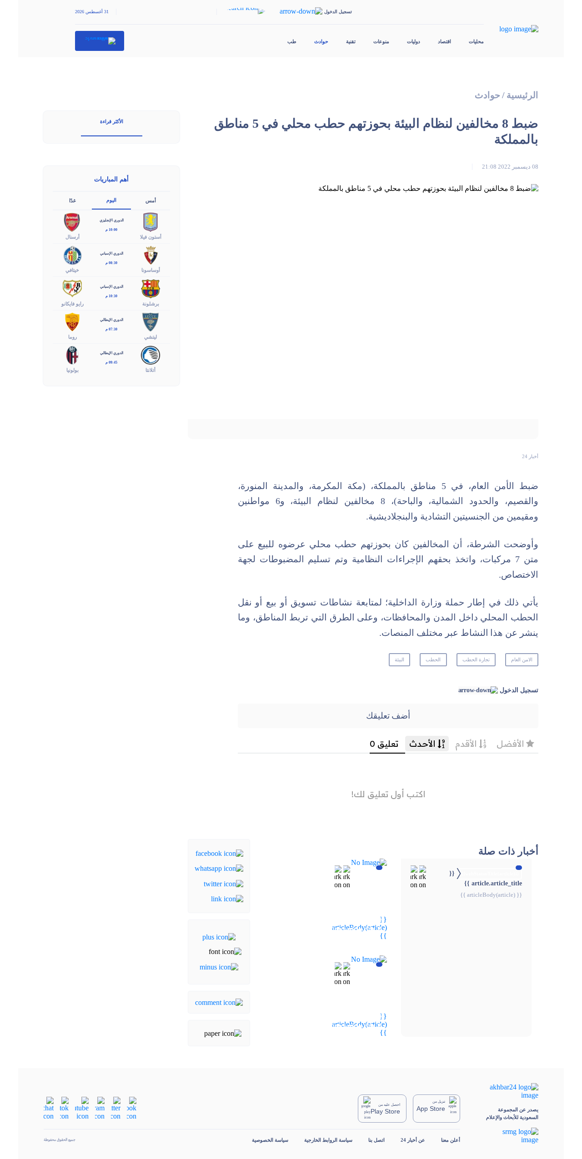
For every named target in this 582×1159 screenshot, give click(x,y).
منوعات (381, 41)
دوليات (413, 41)
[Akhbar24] (507, 1091)
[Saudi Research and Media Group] (507, 1136)
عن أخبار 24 (413, 1140)
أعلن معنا (450, 1140)
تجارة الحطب (476, 659)
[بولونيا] (72, 354)
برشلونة (150, 303)
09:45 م (111, 362)
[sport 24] (100, 41)
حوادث (321, 41)
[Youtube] (82, 1108)
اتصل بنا (376, 1140)
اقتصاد (444, 41)
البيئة (399, 659)
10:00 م (111, 230)
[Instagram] (100, 1108)
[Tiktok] (64, 1108)
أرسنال (72, 237)
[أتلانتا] (150, 354)
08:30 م (111, 263)
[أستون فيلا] (150, 221)
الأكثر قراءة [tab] (111, 121)
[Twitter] (223, 883)
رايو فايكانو (72, 303)
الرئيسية (522, 95)
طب (291, 41)
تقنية (351, 41)
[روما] (72, 321)
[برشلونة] (150, 288)
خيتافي (72, 270)
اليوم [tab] (111, 200)
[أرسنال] (72, 221)
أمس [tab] (151, 200)
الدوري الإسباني (111, 253)
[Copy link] (227, 898)
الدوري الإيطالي (111, 320)
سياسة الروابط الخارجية (328, 1140)
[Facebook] (219, 853)
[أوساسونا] (150, 255)
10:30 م (111, 296)
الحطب (433, 659)
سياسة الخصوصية (270, 1140)
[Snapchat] (49, 1108)
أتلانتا (151, 370)
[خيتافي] (72, 255)
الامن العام (521, 659)
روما (72, 337)
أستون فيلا (150, 237)
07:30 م (111, 329)
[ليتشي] (150, 321)
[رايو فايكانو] (72, 288)
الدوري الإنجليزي (112, 220)
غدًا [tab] (72, 200)
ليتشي (150, 337)
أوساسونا (150, 270)
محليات (476, 41)
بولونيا (72, 370)
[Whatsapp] (219, 868)
